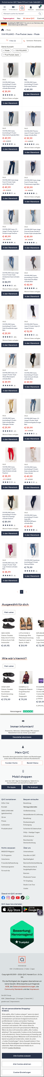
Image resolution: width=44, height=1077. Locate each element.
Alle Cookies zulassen (22, 1056)
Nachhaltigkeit (28, 859)
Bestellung (27, 803)
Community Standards (14, 989)
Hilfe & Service (28, 836)
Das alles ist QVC (29, 855)
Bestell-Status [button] (32, 763)
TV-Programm (6, 855)
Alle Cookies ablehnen (22, 1064)
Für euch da (5, 870)
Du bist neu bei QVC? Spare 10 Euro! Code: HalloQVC (21, 2)
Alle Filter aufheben (34, 46)
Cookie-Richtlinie (14, 1048)
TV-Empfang (27, 881)
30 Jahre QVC (29, 18)
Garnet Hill (28, 998)
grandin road (5, 1001)
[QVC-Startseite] (2, 30)
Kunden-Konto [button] (11, 763)
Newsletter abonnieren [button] (22, 737)
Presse (3, 821)
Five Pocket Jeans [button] (11, 55)
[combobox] (20, 14)
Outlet (25, 888)
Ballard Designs (10, 998)
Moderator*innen (29, 877)
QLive (3, 817)
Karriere (26, 873)
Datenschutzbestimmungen (24, 986)
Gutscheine (5, 859)
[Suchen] (40, 14)
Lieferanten (5, 825)
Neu (18, 18)
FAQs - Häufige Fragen (31, 832)
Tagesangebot (8, 18)
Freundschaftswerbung (9, 863)
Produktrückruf (6, 828)
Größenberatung (29, 811)
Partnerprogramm (7, 867)
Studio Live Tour (29, 885)
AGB (7, 986)
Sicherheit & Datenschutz (32, 828)
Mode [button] (6, 50)
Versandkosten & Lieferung (33, 814)
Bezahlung (27, 818)
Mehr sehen (9, 612)
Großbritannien (19, 969)
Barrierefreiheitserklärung (32, 863)
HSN (2, 998)
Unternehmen (28, 851)
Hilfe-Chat (5, 803)
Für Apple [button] (11, 787)
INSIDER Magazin (7, 851)
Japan (33, 969)
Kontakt (4, 807)
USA (11, 969)
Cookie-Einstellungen (22, 1072)
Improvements (15, 1001)
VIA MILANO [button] (21, 50)
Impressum (34, 989)
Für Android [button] (33, 787)
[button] (4, 8)
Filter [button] (12, 41)
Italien (27, 969)
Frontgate (20, 998)
